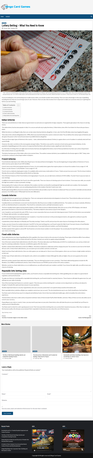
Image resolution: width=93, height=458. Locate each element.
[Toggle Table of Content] (17, 105)
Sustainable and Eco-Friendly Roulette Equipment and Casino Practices (14, 431)
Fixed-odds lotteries (9, 113)
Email (49, 394)
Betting (6, 312)
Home (2, 16)
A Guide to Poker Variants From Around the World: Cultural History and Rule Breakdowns (14, 445)
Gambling (4, 23)
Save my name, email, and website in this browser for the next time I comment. (24, 408)
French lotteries (8, 109)
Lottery (10, 312)
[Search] (91, 16)
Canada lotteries (8, 111)
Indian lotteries (8, 107)
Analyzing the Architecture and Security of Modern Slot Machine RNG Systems (15, 440)
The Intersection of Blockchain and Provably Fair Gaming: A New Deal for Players (45, 355)
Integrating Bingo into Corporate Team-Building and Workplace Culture (14, 449)
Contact (8, 16)
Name (4, 394)
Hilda (10, 358)
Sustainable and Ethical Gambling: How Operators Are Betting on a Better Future (76, 355)
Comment (5, 374)
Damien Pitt (14, 28)
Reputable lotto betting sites (11, 115)
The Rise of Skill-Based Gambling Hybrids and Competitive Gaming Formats (14, 355)
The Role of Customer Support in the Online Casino (14, 316)
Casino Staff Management (84, 316)
